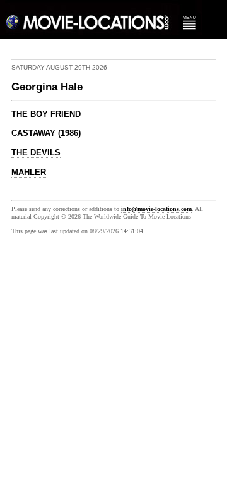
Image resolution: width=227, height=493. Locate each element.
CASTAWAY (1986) (46, 133)
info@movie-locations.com (156, 208)
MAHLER (28, 172)
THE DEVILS (36, 153)
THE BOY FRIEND (46, 114)
